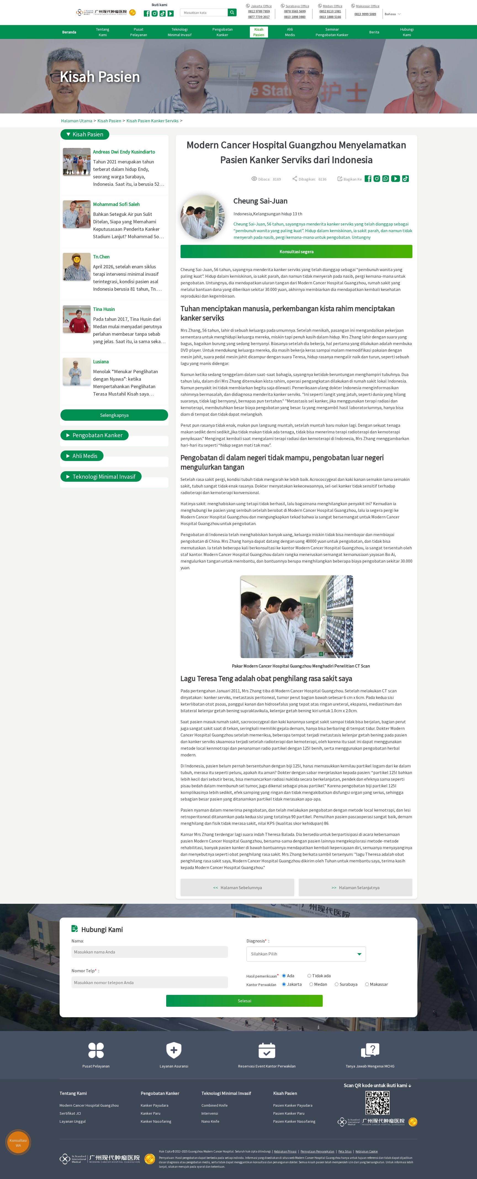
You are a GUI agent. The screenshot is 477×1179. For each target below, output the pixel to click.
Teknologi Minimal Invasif (104, 476)
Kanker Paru (150, 1113)
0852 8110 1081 (330, 11)
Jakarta (294, 984)
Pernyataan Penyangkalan (317, 1151)
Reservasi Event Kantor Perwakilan (267, 1066)
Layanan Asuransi (174, 1066)
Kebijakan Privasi (285, 1151)
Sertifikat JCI (70, 1113)
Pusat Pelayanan (96, 1066)
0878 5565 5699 (295, 11)
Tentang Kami (73, 1093)
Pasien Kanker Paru (288, 1113)
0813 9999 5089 (365, 14)
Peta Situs (344, 1151)
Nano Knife (210, 1121)
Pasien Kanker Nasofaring (294, 1121)
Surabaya (348, 984)
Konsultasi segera (297, 251)
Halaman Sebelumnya (237, 887)
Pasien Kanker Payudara (292, 1105)
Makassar (379, 984)
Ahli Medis (85, 456)
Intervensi (210, 1113)
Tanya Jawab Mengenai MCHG (370, 1066)
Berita (374, 32)
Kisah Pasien (88, 134)
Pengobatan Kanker (98, 435)
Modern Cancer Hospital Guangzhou (89, 1105)
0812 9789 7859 (259, 11)
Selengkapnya (114, 415)
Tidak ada (321, 975)
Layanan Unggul (73, 1121)
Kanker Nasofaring (156, 1121)
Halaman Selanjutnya (356, 887)
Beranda (69, 32)
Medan (320, 984)
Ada (290, 975)
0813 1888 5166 (330, 17)
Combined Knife (215, 1105)
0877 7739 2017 (259, 17)
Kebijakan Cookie (367, 1151)
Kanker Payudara (154, 1105)
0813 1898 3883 (295, 17)
